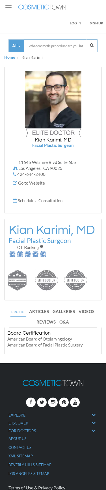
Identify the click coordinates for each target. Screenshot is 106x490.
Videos (86, 311)
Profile (18, 312)
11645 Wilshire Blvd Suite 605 (47, 165)
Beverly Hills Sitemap (29, 464)
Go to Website (31, 182)
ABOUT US (17, 438)
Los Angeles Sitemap (28, 473)
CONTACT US (19, 447)
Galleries (64, 311)
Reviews (46, 321)
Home (9, 57)
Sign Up (96, 23)
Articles (39, 311)
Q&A (64, 321)
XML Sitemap (20, 456)
